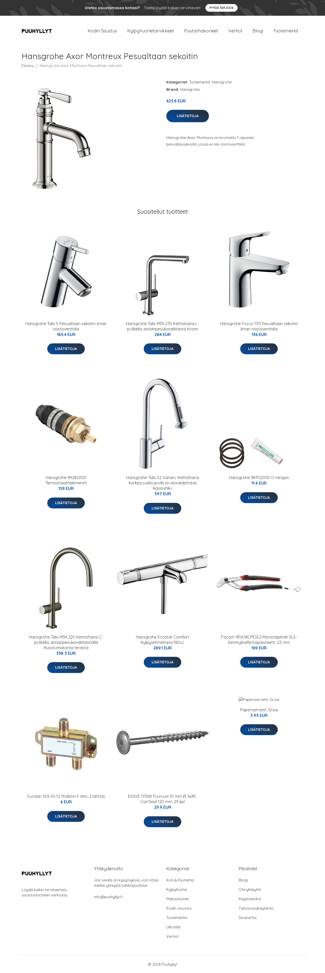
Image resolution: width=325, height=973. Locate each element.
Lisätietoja (188, 116)
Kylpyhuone (176, 889)
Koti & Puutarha (180, 880)
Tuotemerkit (285, 31)
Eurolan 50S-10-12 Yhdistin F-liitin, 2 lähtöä (66, 796)
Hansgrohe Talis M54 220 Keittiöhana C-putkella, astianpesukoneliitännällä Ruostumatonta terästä (66, 642)
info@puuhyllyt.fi (108, 896)
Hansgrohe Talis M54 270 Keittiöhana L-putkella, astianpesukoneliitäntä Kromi (162, 326)
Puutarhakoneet (201, 31)
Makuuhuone (177, 898)
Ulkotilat (173, 927)
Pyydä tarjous (221, 8)
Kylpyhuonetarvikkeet (150, 31)
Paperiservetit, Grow (259, 709)
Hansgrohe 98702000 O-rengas (259, 477)
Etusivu (28, 65)
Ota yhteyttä (250, 889)
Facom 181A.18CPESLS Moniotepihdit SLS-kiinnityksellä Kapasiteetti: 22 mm (259, 639)
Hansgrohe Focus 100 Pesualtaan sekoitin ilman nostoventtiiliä (259, 326)
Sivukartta (247, 917)
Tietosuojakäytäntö (256, 908)
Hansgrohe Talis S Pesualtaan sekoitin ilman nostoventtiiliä (66, 326)
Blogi (258, 31)
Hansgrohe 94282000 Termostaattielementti (66, 480)
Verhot (235, 31)
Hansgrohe (222, 82)
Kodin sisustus (179, 908)
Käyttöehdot (250, 898)
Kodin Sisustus (102, 31)
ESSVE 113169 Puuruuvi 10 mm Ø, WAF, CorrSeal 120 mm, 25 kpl (162, 799)
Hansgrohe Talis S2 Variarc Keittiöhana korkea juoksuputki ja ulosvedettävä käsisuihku (162, 483)
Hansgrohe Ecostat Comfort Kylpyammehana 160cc (162, 639)
